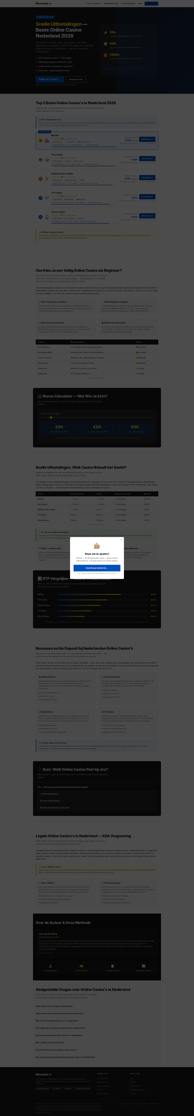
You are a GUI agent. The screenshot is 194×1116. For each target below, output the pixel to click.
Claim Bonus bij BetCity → (97, 568)
